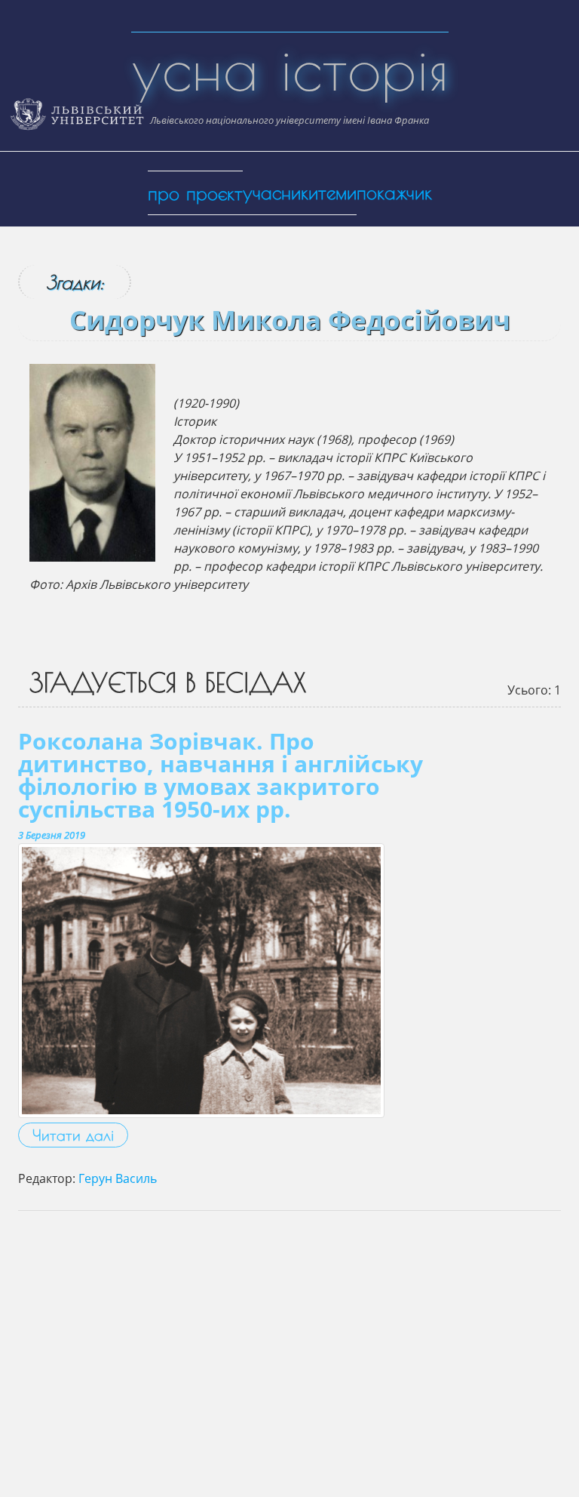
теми (337, 192)
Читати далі (73, 1135)
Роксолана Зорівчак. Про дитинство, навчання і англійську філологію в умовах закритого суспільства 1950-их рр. (220, 774)
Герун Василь (117, 1178)
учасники (280, 192)
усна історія (290, 67)
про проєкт (195, 193)
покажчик (394, 192)
